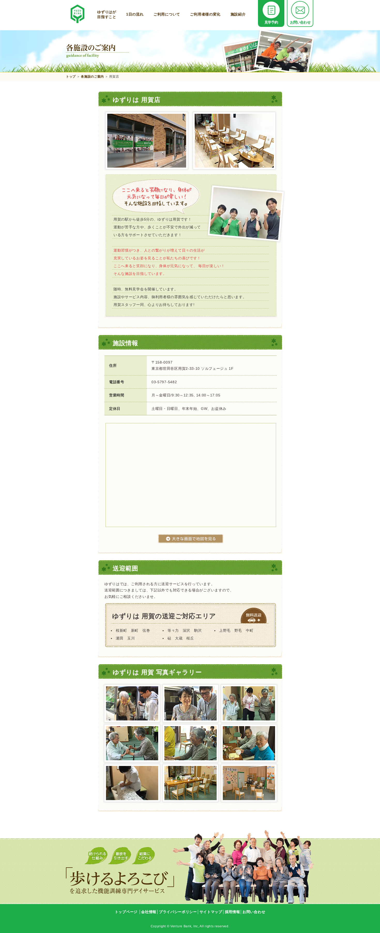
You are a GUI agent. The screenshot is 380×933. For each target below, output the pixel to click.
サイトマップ (211, 912)
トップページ (126, 912)
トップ (71, 76)
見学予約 (271, 22)
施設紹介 (238, 14)
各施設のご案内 (92, 76)
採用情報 (232, 912)
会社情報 (148, 912)
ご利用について (167, 14)
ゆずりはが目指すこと (106, 14)
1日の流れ (135, 14)
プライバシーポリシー (178, 912)
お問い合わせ (300, 22)
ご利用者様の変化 (205, 14)
